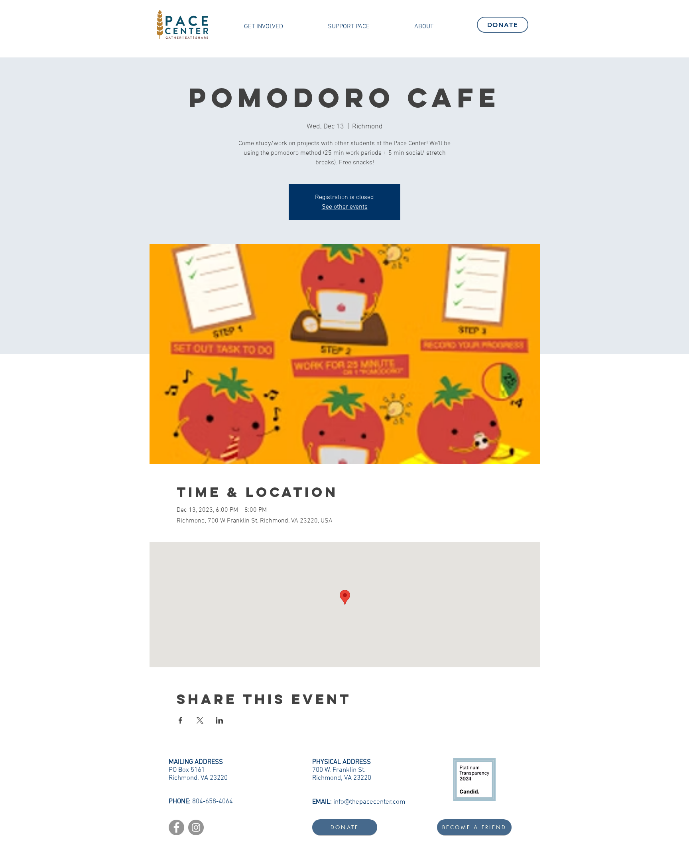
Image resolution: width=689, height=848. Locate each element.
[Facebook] (176, 827)
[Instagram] (196, 827)
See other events (345, 207)
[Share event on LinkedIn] (219, 720)
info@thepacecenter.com (369, 802)
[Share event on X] (200, 720)
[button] (263, 27)
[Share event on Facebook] (180, 720)
